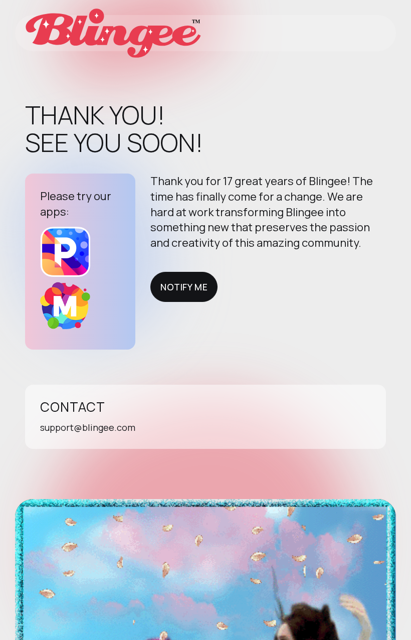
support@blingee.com (87, 427)
